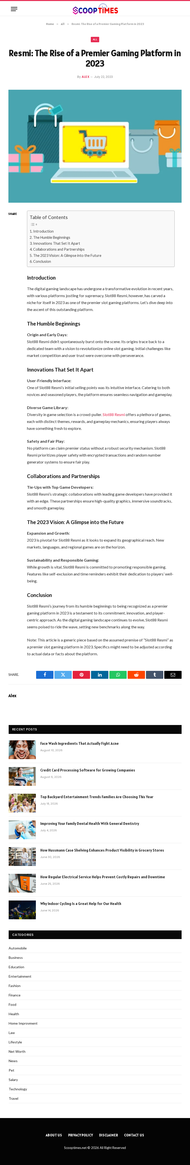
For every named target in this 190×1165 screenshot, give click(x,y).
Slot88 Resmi (114, 414)
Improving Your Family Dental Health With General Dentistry (89, 823)
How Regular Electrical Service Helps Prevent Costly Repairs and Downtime (102, 877)
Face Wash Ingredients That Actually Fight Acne (79, 743)
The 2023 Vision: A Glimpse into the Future (67, 255)
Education (16, 967)
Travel (13, 1098)
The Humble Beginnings (51, 237)
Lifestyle (15, 1042)
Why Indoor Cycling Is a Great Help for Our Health (80, 903)
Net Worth (17, 1051)
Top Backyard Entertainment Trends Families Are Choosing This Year (96, 796)
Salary (13, 1079)
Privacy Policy (80, 1135)
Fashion (15, 986)
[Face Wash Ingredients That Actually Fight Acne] (22, 749)
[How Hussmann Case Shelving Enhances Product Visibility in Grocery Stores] (22, 856)
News (13, 1061)
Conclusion (42, 261)
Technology (18, 1089)
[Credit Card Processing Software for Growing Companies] (22, 776)
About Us (54, 1135)
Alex (86, 77)
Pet (11, 1070)
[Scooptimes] (95, 9)
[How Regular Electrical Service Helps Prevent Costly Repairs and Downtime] (22, 883)
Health (14, 1014)
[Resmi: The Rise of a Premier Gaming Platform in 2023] (95, 146)
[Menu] (14, 9)
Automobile (18, 948)
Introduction (43, 231)
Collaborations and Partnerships (59, 249)
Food (12, 1004)
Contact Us (134, 1135)
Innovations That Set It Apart (56, 243)
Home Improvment (23, 1023)
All (95, 39)
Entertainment (20, 976)
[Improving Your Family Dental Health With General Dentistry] (22, 829)
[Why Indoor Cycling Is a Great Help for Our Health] (22, 910)
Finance (15, 995)
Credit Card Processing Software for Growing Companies (87, 770)
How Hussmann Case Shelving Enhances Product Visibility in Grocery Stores (102, 850)
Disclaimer (108, 1135)
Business (16, 957)
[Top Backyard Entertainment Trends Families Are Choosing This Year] (22, 803)
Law (12, 1033)
